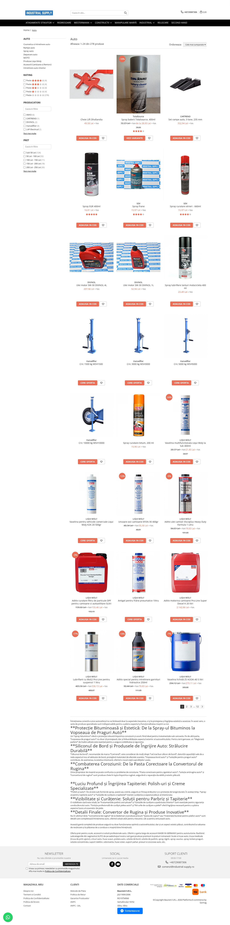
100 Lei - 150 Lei (33, 159)
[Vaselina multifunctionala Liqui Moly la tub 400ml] (185, 415)
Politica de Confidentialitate (58, 871)
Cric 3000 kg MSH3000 (138, 364)
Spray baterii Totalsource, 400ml (138, 119)
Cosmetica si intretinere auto (36, 44)
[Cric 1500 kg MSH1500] (91, 336)
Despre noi (28, 890)
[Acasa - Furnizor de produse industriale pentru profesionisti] (39, 13)
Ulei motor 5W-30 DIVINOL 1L (138, 285)
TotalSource (138, 116)
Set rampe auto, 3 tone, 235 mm (185, 119)
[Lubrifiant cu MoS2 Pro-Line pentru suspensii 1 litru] (91, 652)
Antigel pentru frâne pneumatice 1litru (138, 600)
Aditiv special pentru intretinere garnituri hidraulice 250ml (138, 681)
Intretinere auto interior (34, 67)
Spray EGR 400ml (91, 206)
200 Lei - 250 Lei (33, 167)
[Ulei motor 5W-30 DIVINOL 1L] (138, 257)
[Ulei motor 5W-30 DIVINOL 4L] (91, 257)
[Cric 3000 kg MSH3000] (138, 336)
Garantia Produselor (79, 898)
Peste (29, 80)
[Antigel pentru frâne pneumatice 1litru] (138, 573)
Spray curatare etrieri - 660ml (185, 206)
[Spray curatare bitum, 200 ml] (138, 415)
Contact (27, 905)
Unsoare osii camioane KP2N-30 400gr (138, 521)
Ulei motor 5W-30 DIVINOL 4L (91, 285)
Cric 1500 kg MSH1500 (91, 364)
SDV (138, 203)
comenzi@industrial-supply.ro (177, 866)
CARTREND (31, 118)
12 (197, 706)
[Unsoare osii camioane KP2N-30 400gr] (138, 494)
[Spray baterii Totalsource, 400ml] (138, 84)
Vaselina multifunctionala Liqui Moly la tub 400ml (185, 444)
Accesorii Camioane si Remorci (37, 64)
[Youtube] (118, 864)
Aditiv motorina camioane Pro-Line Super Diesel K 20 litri (185, 602)
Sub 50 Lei (31, 152)
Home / (27, 30)
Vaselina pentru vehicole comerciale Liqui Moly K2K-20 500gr (91, 523)
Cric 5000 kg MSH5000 (185, 364)
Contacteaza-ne (132, 911)
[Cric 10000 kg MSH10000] (91, 415)
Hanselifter (31, 125)
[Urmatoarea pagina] (202, 707)
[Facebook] (112, 864)
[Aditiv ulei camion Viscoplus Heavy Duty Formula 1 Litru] (185, 494)
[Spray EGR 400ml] (91, 174)
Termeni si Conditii (32, 894)
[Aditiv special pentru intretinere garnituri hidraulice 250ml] (138, 652)
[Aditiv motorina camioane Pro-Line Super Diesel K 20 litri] (185, 573)
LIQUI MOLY (185, 440)
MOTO (26, 57)
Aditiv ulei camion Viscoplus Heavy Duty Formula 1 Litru (185, 523)
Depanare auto (30, 54)
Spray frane (138, 206)
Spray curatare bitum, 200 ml (138, 442)
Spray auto (28, 51)
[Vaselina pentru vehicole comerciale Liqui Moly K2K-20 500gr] (91, 494)
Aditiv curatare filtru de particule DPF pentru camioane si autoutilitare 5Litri (91, 602)
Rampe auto (29, 47)
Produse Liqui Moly (32, 61)
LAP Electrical (32, 129)
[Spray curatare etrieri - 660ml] (185, 174)
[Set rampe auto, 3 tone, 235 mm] (185, 84)
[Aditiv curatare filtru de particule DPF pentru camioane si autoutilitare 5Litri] (91, 573)
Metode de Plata (78, 890)
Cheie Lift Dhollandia (91, 119)
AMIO (29, 114)
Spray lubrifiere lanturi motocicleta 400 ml (185, 287)
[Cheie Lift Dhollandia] (91, 84)
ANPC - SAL (75, 905)
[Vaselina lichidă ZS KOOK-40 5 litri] (185, 652)
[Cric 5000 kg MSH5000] (185, 336)
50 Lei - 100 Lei (33, 156)
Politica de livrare (31, 901)
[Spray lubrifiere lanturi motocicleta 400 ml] (185, 257)
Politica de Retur (78, 894)
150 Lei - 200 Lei (33, 163)
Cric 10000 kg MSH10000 (91, 442)
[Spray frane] (138, 174)
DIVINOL (30, 122)
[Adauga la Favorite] (103, 138)
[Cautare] (125, 12)
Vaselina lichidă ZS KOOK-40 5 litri (185, 679)
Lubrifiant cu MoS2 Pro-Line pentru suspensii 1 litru (91, 681)
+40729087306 (178, 862)
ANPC (73, 901)
